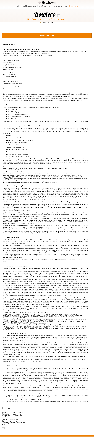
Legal (65, 6)
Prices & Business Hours (28, 6)
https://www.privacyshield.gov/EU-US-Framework (27, 361)
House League (58, 6)
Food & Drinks (41, 6)
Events (50, 6)
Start (17, 6)
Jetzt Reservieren (47, 35)
